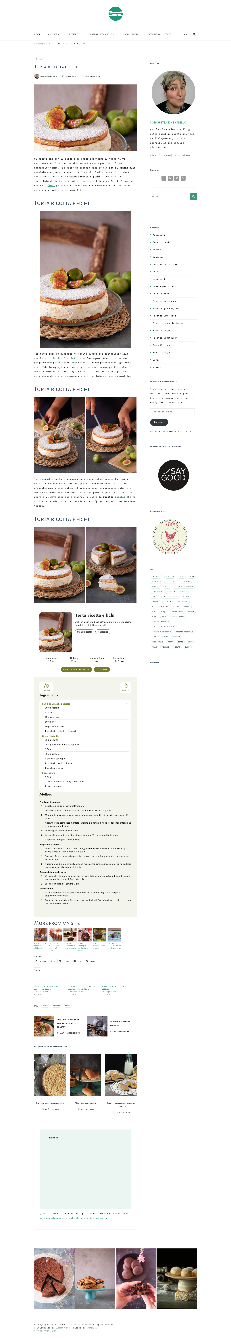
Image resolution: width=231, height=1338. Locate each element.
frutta (155, 597)
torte (180, 642)
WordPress (92, 1328)
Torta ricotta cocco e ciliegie (40, 945)
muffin (176, 607)
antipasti (156, 577)
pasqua (164, 612)
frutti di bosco (170, 597)
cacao (181, 577)
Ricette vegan (162, 330)
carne (191, 577)
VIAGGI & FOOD (130, 34)
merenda (164, 607)
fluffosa (171, 592)
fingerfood (157, 592)
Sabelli (120, 497)
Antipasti (159, 234)
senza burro (157, 642)
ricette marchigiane (161, 632)
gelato (186, 597)
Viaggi (157, 367)
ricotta (56, 1006)
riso (166, 637)
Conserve (158, 257)
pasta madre (177, 612)
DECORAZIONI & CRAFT (159, 34)
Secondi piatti (162, 345)
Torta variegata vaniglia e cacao (83, 947)
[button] (127, 703)
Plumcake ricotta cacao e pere (99, 945)
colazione (185, 582)
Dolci (39, 59)
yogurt (177, 647)
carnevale (156, 582)
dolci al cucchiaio (184, 587)
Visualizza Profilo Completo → (172, 155)
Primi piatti (161, 293)
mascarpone (183, 602)
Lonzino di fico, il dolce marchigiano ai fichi (114, 947)
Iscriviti (159, 422)
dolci (167, 587)
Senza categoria (163, 352)
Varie (156, 359)
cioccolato (171, 582)
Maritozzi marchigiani (85, 1103)
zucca (187, 647)
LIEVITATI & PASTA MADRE (99, 34)
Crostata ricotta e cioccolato (50, 1103)
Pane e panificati (164, 286)
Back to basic (162, 242)
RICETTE (72, 34)
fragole (183, 592)
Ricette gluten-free (166, 308)
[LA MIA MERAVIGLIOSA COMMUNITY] (173, 454)
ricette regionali (184, 632)
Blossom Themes (63, 1328)
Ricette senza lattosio (168, 323)
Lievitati (183, 34)
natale (187, 607)
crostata (156, 587)
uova (190, 642)
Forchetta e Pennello (168, 122)
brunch (157, 249)
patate (191, 612)
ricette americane (160, 622)
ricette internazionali (163, 627)
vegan (154, 647)
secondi (176, 637)
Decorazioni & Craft (166, 264)
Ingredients (46, 690)
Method (125, 690)
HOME (37, 34)
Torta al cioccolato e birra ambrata (69, 945)
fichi (45, 1006)
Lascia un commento (92, 76)
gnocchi (155, 602)
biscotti (170, 577)
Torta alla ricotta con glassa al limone (54, 947)
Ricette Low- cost (164, 315)
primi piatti (178, 617)
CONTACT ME (54, 34)
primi (164, 617)
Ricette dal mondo (164, 301)
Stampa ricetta (84, 631)
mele (154, 607)
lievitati (168, 602)
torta (67, 1006)
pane (154, 612)
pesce (154, 617)
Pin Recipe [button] (103, 631)
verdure (165, 647)
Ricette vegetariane (166, 337)
